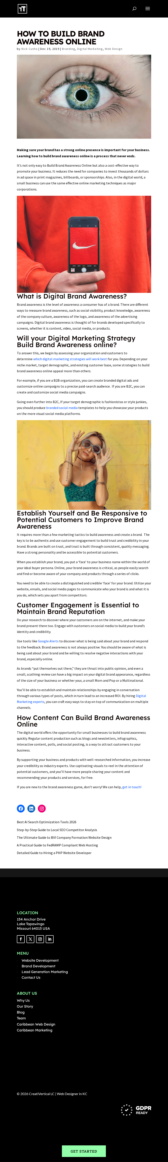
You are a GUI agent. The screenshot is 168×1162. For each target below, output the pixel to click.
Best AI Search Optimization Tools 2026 (46, 822)
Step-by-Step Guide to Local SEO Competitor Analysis (57, 830)
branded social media (62, 407)
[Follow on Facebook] (21, 939)
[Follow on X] (30, 939)
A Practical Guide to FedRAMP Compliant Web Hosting (57, 845)
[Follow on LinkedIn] (50, 939)
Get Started (84, 1151)
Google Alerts (48, 641)
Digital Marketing (90, 49)
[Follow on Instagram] (40, 939)
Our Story (25, 1006)
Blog (20, 1012)
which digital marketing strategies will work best (70, 359)
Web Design (113, 49)
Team (21, 1018)
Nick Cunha (29, 49)
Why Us (23, 1000)
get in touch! (131, 787)
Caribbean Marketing (34, 1030)
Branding (68, 49)
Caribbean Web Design (36, 1024)
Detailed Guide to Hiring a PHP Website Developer (54, 853)
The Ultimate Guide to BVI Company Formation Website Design (64, 837)
